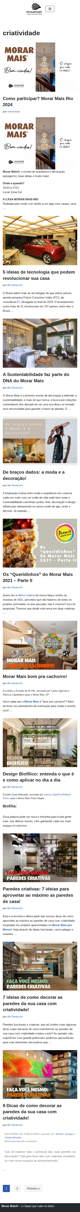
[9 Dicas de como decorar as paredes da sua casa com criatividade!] (40, 1074)
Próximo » (33, 1188)
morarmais (13, 111)
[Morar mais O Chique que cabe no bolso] (34, 9)
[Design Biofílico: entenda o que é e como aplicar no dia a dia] (40, 742)
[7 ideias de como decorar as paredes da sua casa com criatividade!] (40, 966)
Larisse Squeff (52, 794)
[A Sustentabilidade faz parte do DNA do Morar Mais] (40, 343)
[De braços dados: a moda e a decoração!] (40, 441)
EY (18, 301)
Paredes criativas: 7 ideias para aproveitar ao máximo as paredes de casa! (38, 895)
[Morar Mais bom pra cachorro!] (40, 645)
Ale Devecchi (15, 285)
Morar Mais (31, 701)
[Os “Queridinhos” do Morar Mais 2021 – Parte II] (40, 543)
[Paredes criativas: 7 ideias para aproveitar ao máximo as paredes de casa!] (40, 857)
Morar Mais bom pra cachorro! (35, 676)
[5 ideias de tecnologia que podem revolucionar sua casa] (40, 240)
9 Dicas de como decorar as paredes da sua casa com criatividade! (32, 1111)
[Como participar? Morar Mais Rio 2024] (40, 67)
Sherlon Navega (64, 1134)
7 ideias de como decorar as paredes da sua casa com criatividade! (33, 1003)
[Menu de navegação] (50, 9)
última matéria (26, 595)
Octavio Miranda (13, 1137)
